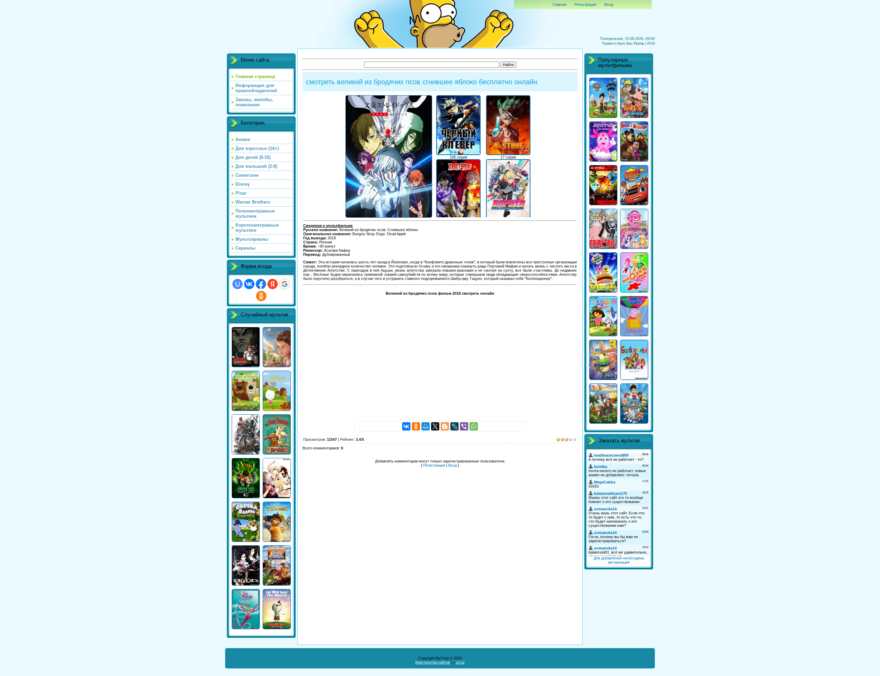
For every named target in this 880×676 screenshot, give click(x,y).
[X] (435, 426)
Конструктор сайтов (432, 662)
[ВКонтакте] (406, 426)
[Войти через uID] (237, 284)
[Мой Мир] (425, 426)
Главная (559, 4)
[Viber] (464, 426)
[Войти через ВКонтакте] (249, 284)
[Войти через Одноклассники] (261, 296)
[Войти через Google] (284, 284)
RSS (651, 43)
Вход (608, 4)
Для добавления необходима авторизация (619, 560)
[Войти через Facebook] (261, 284)
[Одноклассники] (416, 426)
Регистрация (585, 4)
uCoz (460, 662)
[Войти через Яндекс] (272, 284)
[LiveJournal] (454, 426)
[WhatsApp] (474, 426)
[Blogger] (445, 426)
